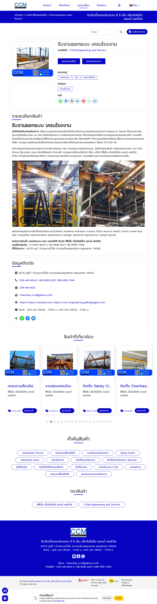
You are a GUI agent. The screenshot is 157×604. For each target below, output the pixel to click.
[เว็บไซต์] (33, 318)
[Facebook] (27, 318)
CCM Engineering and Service (88, 50)
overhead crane (30, 460)
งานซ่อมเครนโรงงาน (97, 453)
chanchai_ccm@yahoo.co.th (36, 295)
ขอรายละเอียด (69, 61)
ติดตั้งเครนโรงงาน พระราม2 (121, 460)
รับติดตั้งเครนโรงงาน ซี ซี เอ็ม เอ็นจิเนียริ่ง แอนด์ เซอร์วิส (49, 581)
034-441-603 (27, 288)
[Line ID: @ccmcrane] (21, 318)
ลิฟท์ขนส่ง (21, 467)
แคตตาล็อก (83, 5)
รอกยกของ (64, 77)
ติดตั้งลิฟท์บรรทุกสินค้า (51, 467)
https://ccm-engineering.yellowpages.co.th (79, 302)
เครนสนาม (135, 467)
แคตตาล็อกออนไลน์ (36, 15)
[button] (48, 422)
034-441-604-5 (29, 280)
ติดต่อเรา (101, 5)
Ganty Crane (127, 453)
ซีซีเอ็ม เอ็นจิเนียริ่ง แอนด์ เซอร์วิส (54, 505)
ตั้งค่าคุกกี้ (107, 598)
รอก (76, 77)
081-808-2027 (47, 280)
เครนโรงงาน (65, 88)
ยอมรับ (119, 598)
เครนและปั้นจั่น (89, 77)
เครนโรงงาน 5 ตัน (108, 467)
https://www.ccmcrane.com (36, 302)
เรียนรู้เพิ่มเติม (59, 601)
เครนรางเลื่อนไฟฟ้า (65, 453)
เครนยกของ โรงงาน (32, 453)
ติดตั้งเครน (81, 467)
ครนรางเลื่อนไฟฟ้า (59, 474)
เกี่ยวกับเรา (64, 5)
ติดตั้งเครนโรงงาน (85, 460)
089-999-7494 (66, 280)
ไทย (135, 5)
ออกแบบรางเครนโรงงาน (94, 474)
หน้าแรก (47, 5)
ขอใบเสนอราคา (93, 61)
